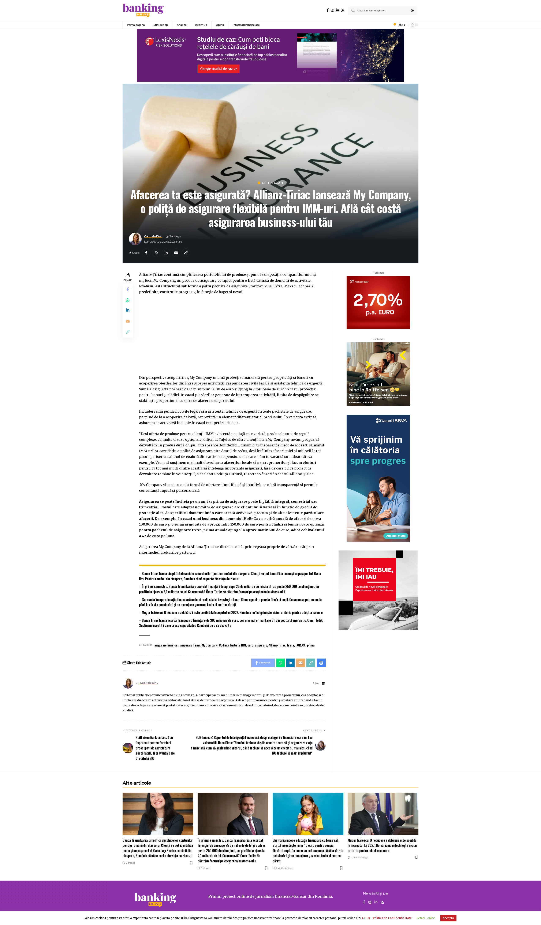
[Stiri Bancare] (143, 10)
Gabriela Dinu (153, 236)
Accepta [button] (448, 918)
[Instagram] (332, 10)
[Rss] (343, 10)
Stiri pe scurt (272, 182)
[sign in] (387, 25)
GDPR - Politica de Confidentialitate (387, 918)
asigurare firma (190, 645)
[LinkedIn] (337, 10)
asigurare (261, 645)
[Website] (323, 683)
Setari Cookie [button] (426, 918)
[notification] (393, 25)
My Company (209, 645)
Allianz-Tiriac (277, 645)
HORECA (300, 645)
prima (311, 645)
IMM (243, 645)
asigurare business (166, 645)
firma (290, 645)
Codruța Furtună (229, 645)
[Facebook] (328, 10)
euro (250, 645)
